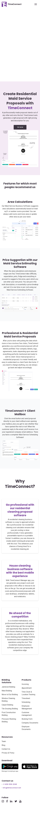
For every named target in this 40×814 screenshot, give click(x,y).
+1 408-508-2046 (10, 784)
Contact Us (6, 749)
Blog (3, 745)
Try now (20, 127)
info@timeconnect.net (12, 788)
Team (4, 741)
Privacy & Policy (8, 753)
